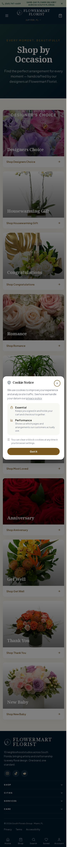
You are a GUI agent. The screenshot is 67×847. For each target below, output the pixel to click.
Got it (33, 451)
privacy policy (34, 398)
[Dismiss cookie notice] (57, 383)
